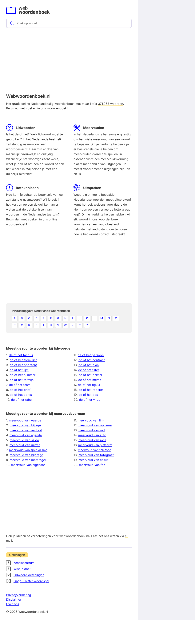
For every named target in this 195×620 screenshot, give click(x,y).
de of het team (19, 385)
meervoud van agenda (26, 435)
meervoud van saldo (24, 440)
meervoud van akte (92, 440)
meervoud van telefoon (94, 450)
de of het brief (20, 390)
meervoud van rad (91, 430)
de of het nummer (22, 375)
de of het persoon (91, 355)
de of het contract (91, 360)
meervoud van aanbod (26, 430)
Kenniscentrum (24, 563)
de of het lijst (19, 370)
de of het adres (21, 395)
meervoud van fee (92, 465)
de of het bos (88, 395)
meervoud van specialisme (28, 450)
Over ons (12, 604)
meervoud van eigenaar (28, 465)
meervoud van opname (95, 425)
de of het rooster (90, 390)
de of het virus (89, 399)
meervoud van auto (92, 435)
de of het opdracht (23, 365)
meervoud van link (91, 420)
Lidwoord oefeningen (29, 575)
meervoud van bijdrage (26, 455)
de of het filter (88, 370)
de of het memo (89, 380)
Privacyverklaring (18, 595)
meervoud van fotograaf (96, 455)
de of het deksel (90, 375)
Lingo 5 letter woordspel (31, 581)
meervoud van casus (93, 460)
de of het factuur (21, 355)
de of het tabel (21, 399)
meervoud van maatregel (28, 460)
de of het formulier (23, 360)
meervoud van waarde (25, 420)
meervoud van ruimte (25, 445)
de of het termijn (22, 380)
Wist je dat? (22, 569)
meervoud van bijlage (25, 425)
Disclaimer (13, 599)
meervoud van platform (95, 445)
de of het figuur (89, 385)
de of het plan (88, 365)
